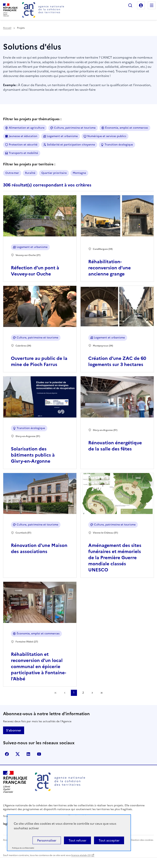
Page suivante (92, 693)
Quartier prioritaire (54, 173)
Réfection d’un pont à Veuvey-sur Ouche (35, 270)
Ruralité (30, 173)
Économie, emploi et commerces (126, 128)
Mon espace (141, 5)
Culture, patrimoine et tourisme (75, 128)
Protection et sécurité (23, 145)
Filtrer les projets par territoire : (29, 164)
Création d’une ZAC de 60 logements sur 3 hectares (117, 361)
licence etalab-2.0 (81, 855)
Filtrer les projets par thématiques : (32, 119)
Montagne (79, 173)
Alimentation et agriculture (26, 128)
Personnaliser (46, 840)
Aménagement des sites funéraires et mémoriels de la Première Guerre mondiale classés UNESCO (114, 557)
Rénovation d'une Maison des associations (39, 548)
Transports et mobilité (23, 153)
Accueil (7, 28)
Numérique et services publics (106, 136)
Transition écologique (119, 145)
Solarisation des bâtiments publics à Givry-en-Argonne (33, 455)
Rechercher (130, 5)
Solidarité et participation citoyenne (71, 145)
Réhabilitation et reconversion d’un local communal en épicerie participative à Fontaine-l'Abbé (38, 666)
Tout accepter (109, 840)
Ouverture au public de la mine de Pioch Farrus (39, 361)
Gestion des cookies (142, 840)
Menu (151, 5)
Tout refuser (77, 840)
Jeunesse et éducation (23, 136)
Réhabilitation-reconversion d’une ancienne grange (109, 267)
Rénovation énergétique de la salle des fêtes (115, 445)
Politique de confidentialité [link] (23, 848)
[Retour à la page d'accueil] (43, 10)
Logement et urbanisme (62, 136)
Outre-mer (12, 173)
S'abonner (13, 730)
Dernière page (101, 693)
